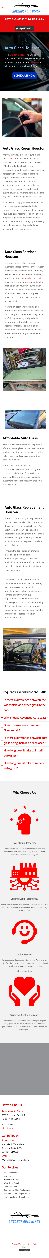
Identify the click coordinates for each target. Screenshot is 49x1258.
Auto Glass (8, 1176)
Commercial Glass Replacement (17, 1190)
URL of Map (7, 1128)
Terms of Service (18, 1244)
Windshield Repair (12, 1183)
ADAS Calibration (11, 1172)
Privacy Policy (32, 1244)
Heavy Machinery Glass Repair (17, 1197)
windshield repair (18, 54)
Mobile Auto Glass (11, 1179)
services (35, 62)
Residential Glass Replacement (17, 1193)
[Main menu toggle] (2, 7)
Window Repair (10, 1186)
